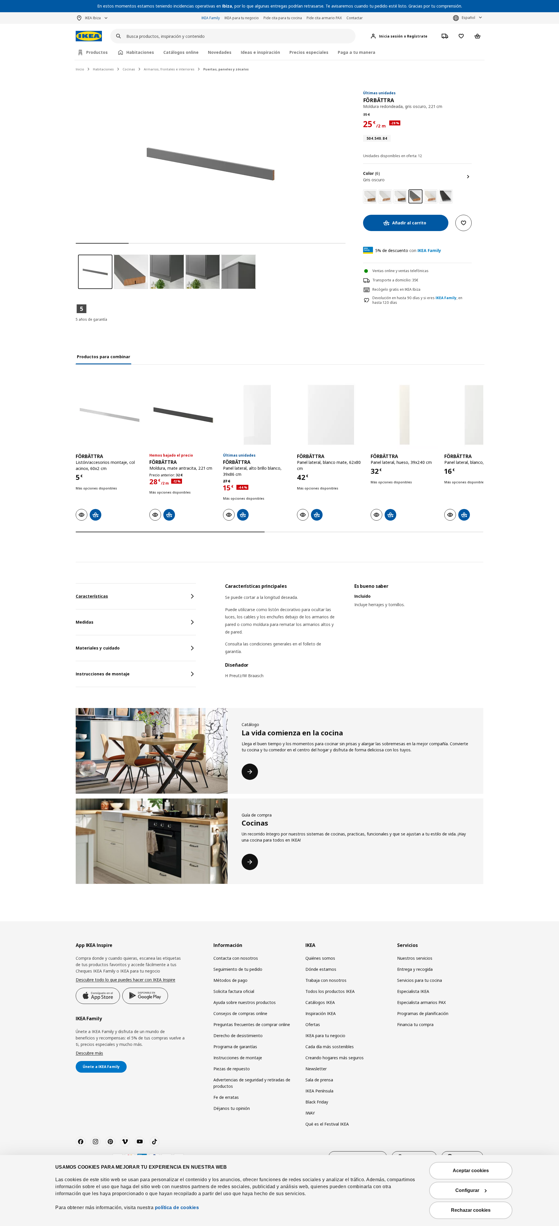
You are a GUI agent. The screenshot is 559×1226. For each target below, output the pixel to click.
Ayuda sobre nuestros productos (244, 1002)
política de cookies (177, 1207)
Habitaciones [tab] (140, 52)
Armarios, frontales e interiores (169, 69)
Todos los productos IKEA (330, 991)
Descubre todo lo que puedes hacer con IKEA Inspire (125, 979)
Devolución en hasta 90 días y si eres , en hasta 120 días (417, 300)
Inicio (80, 69)
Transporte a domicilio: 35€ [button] (395, 280)
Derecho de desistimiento (238, 1035)
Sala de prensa (319, 1080)
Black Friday (316, 1102)
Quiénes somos (320, 958)
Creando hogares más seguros (334, 1057)
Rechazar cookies (471, 1210)
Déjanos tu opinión (231, 1108)
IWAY (310, 1113)
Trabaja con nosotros (325, 980)
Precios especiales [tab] (308, 52)
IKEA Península (319, 1091)
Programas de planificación (422, 1013)
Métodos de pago (230, 980)
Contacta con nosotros (235, 958)
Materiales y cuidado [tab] (98, 648)
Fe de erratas (226, 1097)
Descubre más (89, 1053)
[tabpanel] (354, 634)
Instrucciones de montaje (237, 1057)
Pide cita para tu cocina (282, 17)
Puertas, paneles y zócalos (226, 69)
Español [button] (468, 17)
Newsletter (316, 1068)
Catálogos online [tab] (181, 52)
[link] (370, 196)
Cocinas (129, 69)
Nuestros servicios (414, 958)
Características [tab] (92, 596)
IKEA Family (210, 17)
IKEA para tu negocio (241, 17)
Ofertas (312, 1024)
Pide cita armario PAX (324, 17)
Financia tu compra (415, 1024)
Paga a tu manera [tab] (356, 52)
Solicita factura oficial (233, 991)
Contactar (354, 17)
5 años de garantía (91, 319)
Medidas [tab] (84, 622)
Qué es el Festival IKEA (327, 1124)
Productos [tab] (97, 52)
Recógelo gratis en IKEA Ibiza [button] (396, 289)
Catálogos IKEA (320, 1002)
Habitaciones (103, 69)
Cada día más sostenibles (329, 1046)
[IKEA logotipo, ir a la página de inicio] (89, 36)
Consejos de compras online (240, 1013)
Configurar (467, 1190)
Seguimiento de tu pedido (237, 969)
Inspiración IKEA (320, 1013)
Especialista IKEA (413, 991)
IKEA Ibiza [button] (93, 17)
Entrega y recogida (415, 969)
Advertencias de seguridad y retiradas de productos (251, 1083)
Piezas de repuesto (231, 1068)
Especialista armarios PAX (421, 1002)
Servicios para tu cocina (419, 980)
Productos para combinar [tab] (103, 356)
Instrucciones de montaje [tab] (103, 674)
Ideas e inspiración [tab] (260, 52)
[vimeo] (125, 1142)
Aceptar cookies (471, 1170)
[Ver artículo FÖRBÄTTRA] (110, 415)
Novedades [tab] (219, 52)
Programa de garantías (235, 1046)
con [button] (408, 250)
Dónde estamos (320, 969)
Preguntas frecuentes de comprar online (251, 1024)
